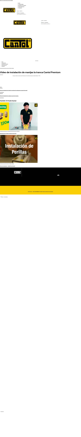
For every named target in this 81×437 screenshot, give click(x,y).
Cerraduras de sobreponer (3, 131)
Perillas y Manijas (11, 68)
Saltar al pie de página (9, 0)
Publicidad (18, 131)
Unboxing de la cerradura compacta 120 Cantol (8, 133)
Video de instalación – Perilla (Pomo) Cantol (7, 166)
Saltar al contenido (3, 0)
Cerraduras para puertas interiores (4, 68)
